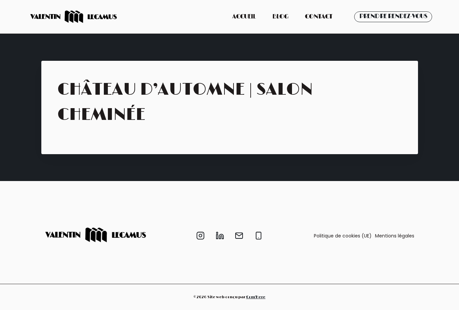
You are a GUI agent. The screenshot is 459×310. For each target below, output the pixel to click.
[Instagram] (200, 235)
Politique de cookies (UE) (343, 235)
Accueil (244, 16)
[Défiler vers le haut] (445, 300)
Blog (280, 16)
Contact (318, 16)
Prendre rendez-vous (393, 16)
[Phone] (258, 235)
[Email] (239, 235)
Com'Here (255, 297)
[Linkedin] (219, 235)
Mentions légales (394, 235)
